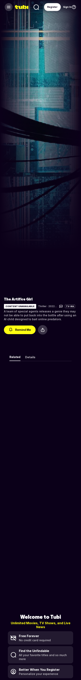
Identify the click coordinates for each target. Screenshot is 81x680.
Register (52, 6)
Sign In (67, 6)
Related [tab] (14, 357)
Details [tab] (30, 357)
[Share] (42, 330)
